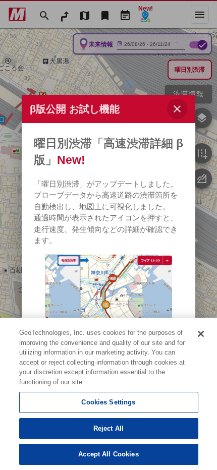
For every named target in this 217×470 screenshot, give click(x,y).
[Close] (201, 334)
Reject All (108, 428)
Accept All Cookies (108, 454)
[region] (108, 394)
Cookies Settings (108, 402)
